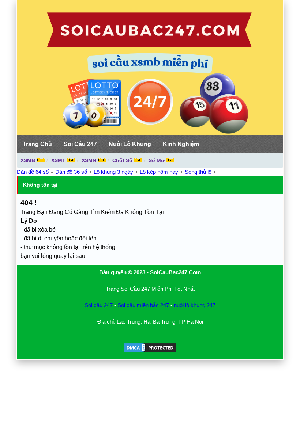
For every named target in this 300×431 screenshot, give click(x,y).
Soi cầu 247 (99, 305)
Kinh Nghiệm (181, 144)
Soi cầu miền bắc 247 (143, 305)
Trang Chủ (37, 144)
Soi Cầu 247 (80, 144)
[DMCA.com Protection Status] (150, 351)
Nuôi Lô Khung (130, 144)
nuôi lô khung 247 (194, 305)
